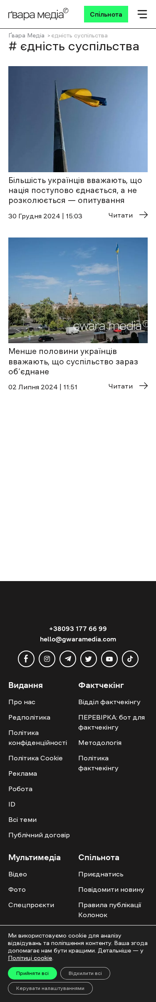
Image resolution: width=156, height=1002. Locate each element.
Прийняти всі (32, 973)
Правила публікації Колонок (109, 909)
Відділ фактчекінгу (109, 701)
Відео (17, 874)
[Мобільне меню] (142, 14)
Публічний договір (39, 834)
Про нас (21, 701)
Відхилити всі (85, 973)
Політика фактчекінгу (98, 763)
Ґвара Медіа (26, 35)
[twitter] (88, 659)
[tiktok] (130, 659)
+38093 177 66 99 (78, 628)
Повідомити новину (111, 889)
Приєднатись (101, 874)
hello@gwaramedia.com (78, 639)
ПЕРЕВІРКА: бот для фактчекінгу (111, 722)
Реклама (22, 773)
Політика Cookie (35, 758)
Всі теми (22, 819)
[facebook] (26, 659)
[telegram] (67, 659)
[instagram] (47, 659)
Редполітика (29, 717)
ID (11, 804)
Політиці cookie (30, 958)
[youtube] (109, 659)
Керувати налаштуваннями (50, 988)
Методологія (99, 742)
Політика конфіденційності (37, 737)
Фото (17, 889)
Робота (20, 788)
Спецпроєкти (31, 904)
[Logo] (38, 14)
